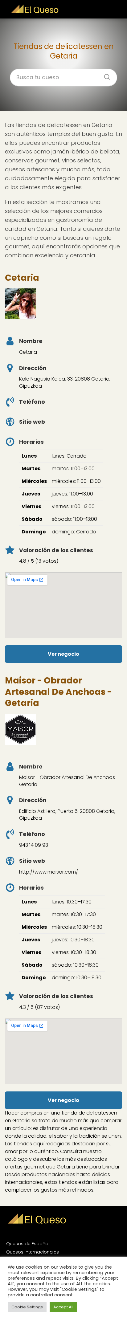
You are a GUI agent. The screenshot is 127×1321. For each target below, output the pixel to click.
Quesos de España (27, 1244)
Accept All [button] (63, 1307)
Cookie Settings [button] (27, 1307)
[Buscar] (105, 75)
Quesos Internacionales (32, 1252)
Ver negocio (63, 654)
